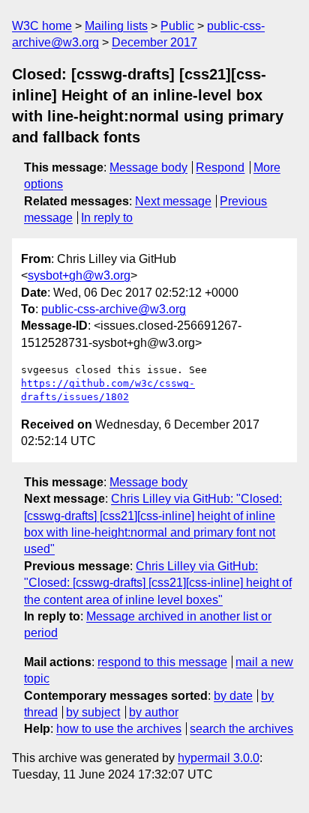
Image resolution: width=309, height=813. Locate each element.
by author (153, 712)
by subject (93, 712)
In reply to (107, 217)
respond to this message (162, 662)
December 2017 (154, 42)
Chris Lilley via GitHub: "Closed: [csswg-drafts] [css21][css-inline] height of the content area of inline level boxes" (158, 583)
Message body (149, 167)
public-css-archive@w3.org (113, 309)
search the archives (241, 728)
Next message (173, 201)
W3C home (42, 25)
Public (177, 25)
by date (233, 695)
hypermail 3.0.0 (219, 758)
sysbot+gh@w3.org (79, 275)
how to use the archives (119, 728)
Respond (220, 167)
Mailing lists (116, 25)
